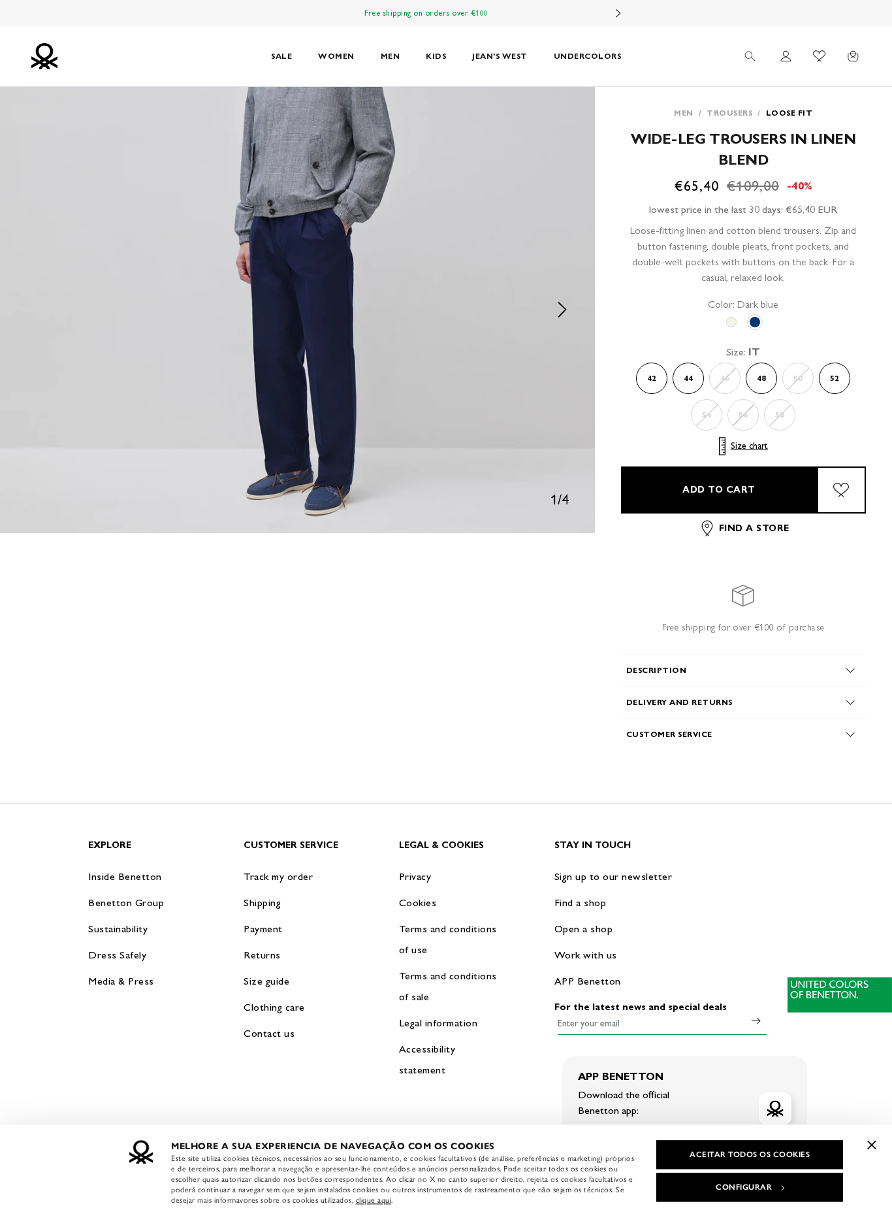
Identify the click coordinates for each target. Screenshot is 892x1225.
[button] (297, 310)
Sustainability (118, 929)
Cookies (418, 902)
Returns (262, 955)
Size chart (749, 445)
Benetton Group (126, 902)
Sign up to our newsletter (613, 876)
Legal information (438, 1023)
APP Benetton (587, 981)
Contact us (269, 1033)
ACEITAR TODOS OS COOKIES (750, 1154)
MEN (390, 56)
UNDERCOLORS (588, 56)
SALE (281, 56)
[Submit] (756, 1020)
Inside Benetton (125, 876)
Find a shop (580, 902)
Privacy (415, 876)
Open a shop (583, 929)
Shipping (262, 902)
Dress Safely (117, 955)
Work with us (585, 955)
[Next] (618, 13)
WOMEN (336, 56)
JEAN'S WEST (500, 56)
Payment (263, 929)
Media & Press (121, 981)
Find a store (754, 528)
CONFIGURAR (744, 1187)
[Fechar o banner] (871, 1144)
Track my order (278, 876)
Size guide (266, 981)
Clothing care (274, 1007)
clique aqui (374, 1200)
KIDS (436, 56)
